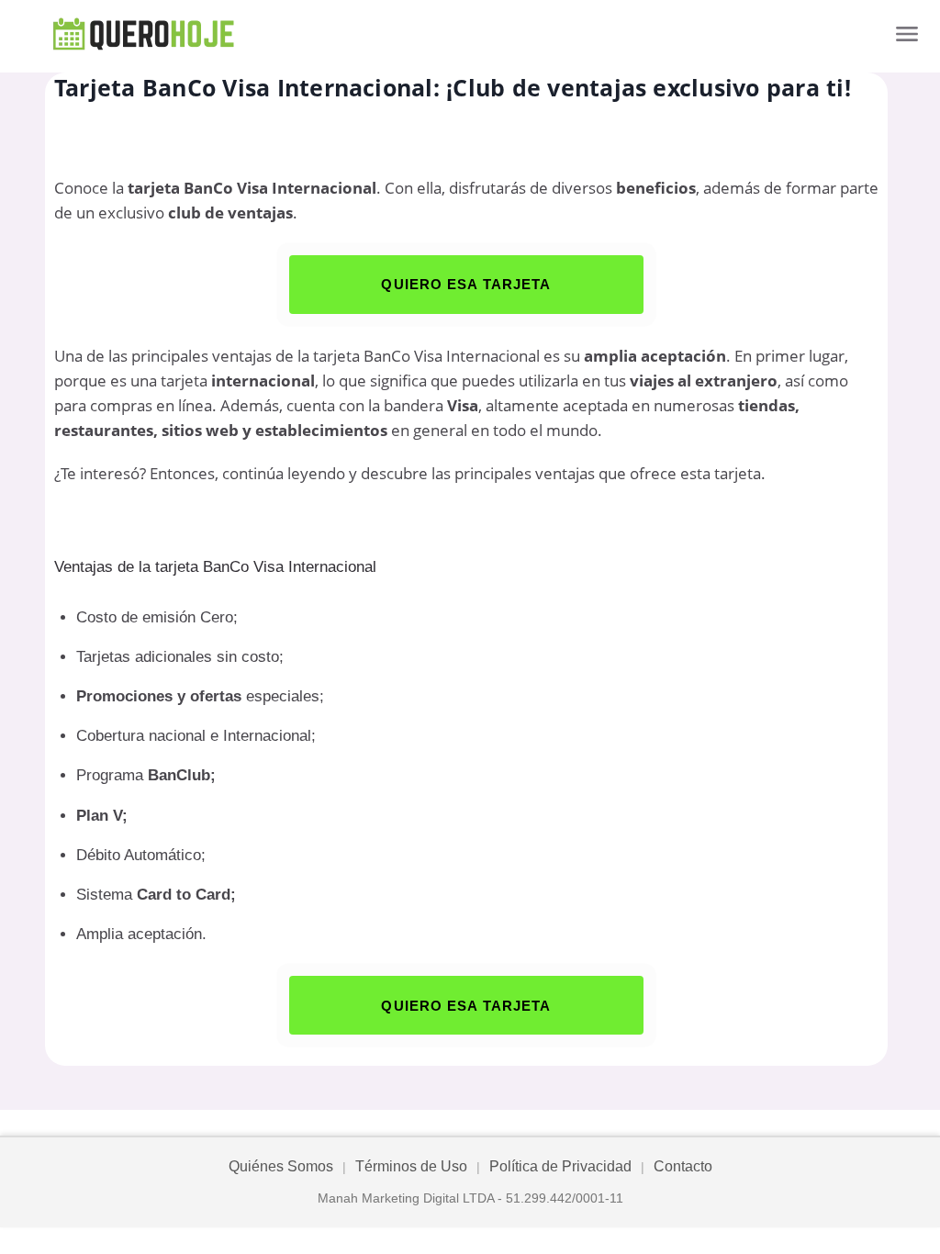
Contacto (683, 1166)
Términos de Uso (411, 1166)
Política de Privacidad (560, 1166)
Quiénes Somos (281, 1166)
